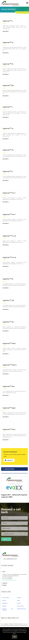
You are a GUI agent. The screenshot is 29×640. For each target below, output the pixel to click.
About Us (19, 597)
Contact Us (4, 603)
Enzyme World (5, 597)
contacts (10, 460)
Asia (4, 571)
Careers (19, 603)
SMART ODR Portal (21, 608)
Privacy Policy (20, 606)
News (18, 600)
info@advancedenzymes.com (9, 580)
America (5, 583)
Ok (14, 636)
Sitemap (4, 606)
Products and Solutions (7, 609)
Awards (4, 600)
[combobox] (14, 534)
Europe (4, 585)
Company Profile (9, 469)
